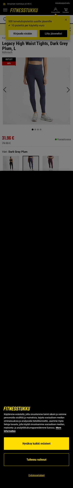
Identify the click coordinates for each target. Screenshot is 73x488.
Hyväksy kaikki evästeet (36, 443)
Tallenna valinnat (36, 459)
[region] (36, 329)
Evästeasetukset (37, 475)
